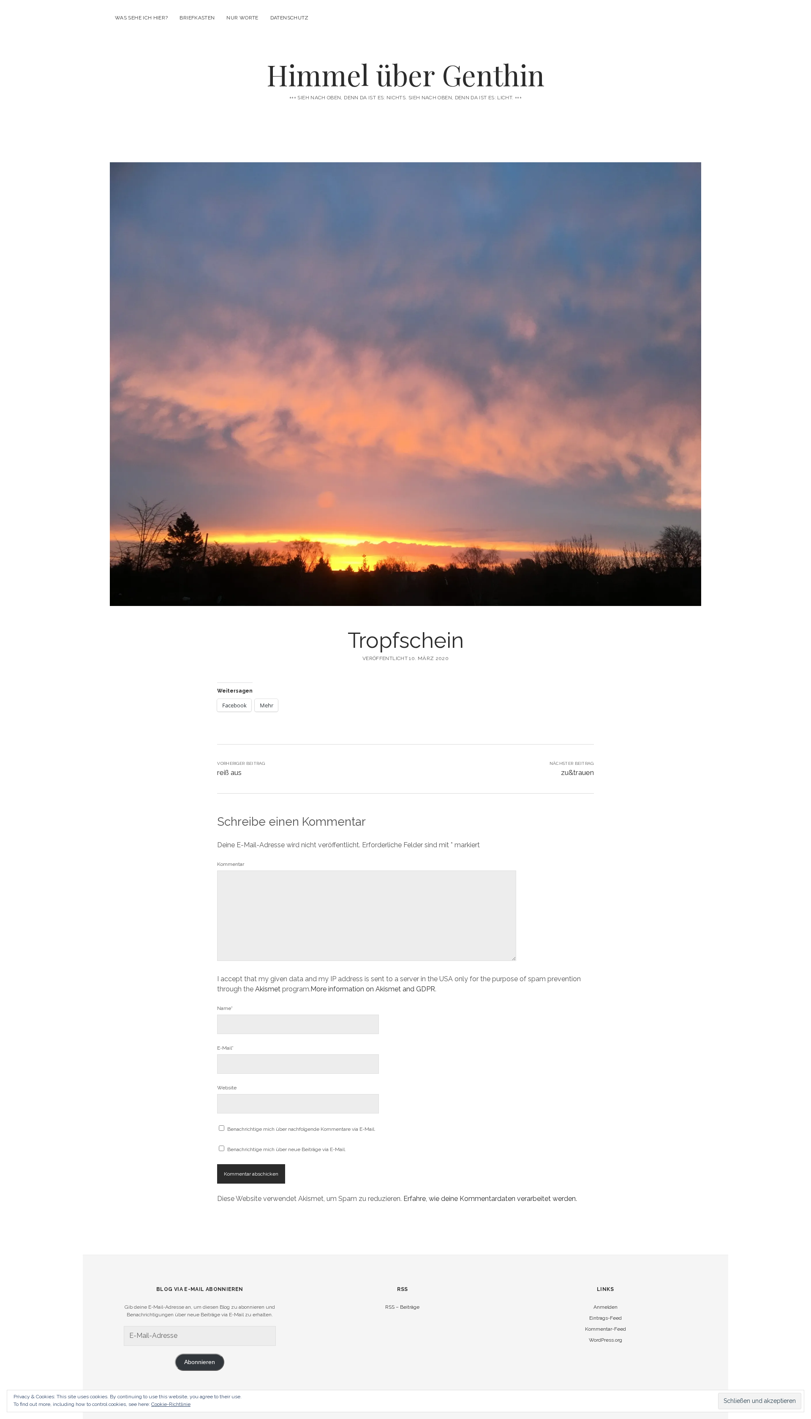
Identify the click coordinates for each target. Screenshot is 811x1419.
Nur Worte (242, 18)
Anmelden (605, 1307)
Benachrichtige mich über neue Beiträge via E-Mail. (286, 1149)
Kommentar (230, 864)
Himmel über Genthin (405, 74)
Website (227, 1088)
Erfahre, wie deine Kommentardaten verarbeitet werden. (490, 1199)
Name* (225, 1008)
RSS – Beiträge (402, 1307)
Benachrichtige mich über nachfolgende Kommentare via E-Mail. (301, 1129)
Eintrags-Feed (605, 1318)
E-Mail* (225, 1048)
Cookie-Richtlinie (171, 1404)
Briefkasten (197, 18)
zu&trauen (577, 772)
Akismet (267, 989)
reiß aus (229, 772)
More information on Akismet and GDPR (372, 989)
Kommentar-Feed (605, 1329)
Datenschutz (289, 18)
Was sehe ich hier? (141, 18)
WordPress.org (605, 1340)
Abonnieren (199, 1362)
